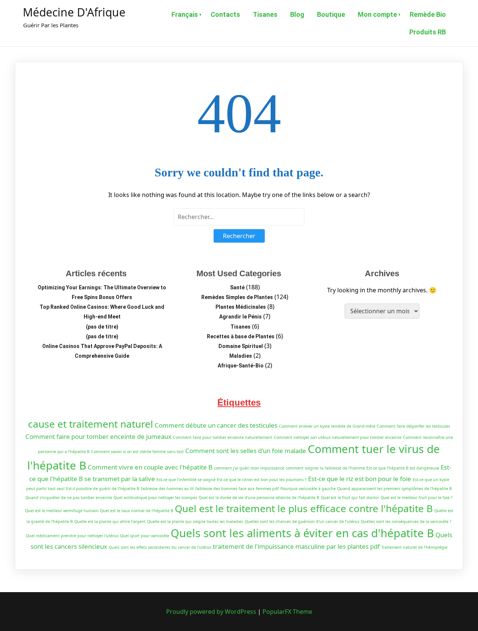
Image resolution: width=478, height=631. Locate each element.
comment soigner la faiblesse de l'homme (325, 468)
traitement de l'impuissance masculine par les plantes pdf (296, 546)
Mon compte (377, 14)
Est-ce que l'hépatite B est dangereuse (402, 468)
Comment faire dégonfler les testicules (413, 426)
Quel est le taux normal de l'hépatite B (136, 510)
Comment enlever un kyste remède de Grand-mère (327, 426)
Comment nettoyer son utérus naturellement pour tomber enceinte (337, 437)
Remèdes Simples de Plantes (237, 297)
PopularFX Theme (287, 611)
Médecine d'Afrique (74, 12)
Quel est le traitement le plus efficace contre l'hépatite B (304, 508)
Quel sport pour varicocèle (144, 535)
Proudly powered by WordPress (212, 611)
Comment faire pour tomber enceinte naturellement (222, 437)
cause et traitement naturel (90, 424)
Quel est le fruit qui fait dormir (350, 497)
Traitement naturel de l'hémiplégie (414, 547)
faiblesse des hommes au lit (167, 488)
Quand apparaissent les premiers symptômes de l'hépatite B (394, 488)
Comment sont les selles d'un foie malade (245, 450)
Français (184, 14)
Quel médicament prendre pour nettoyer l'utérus (72, 535)
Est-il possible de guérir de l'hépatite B (102, 488)
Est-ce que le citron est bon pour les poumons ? (262, 479)
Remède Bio (428, 14)
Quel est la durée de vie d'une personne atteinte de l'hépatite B (259, 497)
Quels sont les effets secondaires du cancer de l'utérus (160, 547)
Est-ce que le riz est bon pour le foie (359, 478)
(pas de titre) (102, 327)
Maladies (240, 356)
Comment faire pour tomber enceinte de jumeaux (98, 436)
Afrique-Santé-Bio (241, 366)
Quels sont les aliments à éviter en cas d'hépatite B (302, 533)
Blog (297, 14)
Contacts (225, 14)
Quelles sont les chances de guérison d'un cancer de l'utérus (302, 521)
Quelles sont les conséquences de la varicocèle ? (406, 521)
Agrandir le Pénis (240, 317)
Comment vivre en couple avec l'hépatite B (150, 467)
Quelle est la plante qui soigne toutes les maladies (195, 521)
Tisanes (265, 14)
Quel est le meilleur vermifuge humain (62, 510)
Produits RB (427, 32)
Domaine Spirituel (240, 346)
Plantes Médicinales (240, 307)
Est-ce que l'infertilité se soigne (185, 479)
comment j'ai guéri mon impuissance (249, 468)
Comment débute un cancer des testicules (216, 425)
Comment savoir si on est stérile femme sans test (137, 451)
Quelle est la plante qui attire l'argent (110, 521)
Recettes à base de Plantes (240, 336)
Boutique (331, 14)
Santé (237, 287)
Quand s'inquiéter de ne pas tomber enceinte (68, 497)
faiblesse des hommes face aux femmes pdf (237, 488)
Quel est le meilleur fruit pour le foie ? (417, 497)
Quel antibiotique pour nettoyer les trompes (155, 497)
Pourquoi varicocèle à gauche (308, 488)
